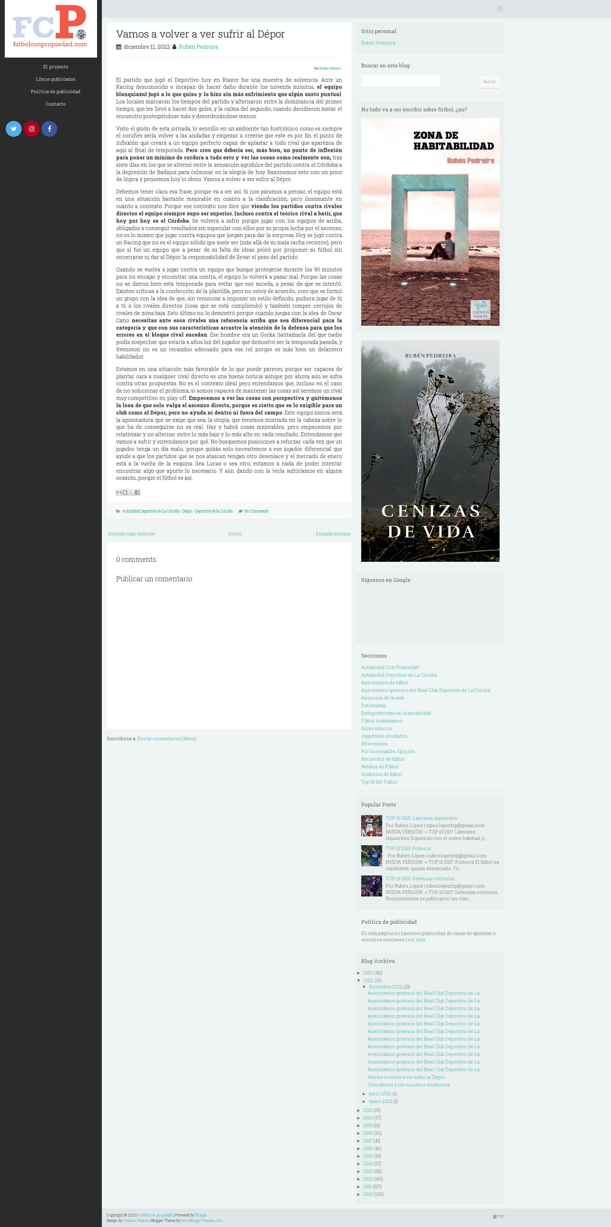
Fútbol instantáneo (382, 721)
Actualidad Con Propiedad (390, 667)
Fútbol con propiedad (155, 1214)
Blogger (201, 1214)
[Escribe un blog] (125, 492)
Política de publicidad (56, 91)
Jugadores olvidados (384, 736)
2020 (368, 1118)
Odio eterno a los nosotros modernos (409, 1085)
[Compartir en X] (131, 492)
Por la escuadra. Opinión (388, 751)
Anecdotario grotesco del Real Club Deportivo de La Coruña (425, 690)
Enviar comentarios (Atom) (166, 739)
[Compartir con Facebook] (137, 492)
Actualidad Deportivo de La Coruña (150, 510)
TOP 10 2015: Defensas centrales (420, 878)
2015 (368, 1156)
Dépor (187, 510)
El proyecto (55, 67)
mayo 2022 (380, 1101)
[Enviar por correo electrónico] (119, 492)
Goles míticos (376, 728)
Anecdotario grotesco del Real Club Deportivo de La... (425, 993)
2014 (368, 1164)
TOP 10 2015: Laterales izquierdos (421, 818)
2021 (368, 1110)
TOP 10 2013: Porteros (408, 848)
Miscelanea (374, 744)
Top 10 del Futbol (379, 782)
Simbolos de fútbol (381, 774)
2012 (368, 1179)
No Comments (256, 510)
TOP (500, 1216)
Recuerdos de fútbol (382, 759)
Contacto (56, 104)
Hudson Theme (135, 1220)
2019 (367, 1125)
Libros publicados (55, 79)
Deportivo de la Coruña (214, 510)
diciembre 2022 (386, 987)
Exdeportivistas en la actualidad (396, 713)
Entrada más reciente (131, 534)
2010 (368, 1194)
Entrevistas (373, 705)
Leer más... (416, 940)
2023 (368, 973)
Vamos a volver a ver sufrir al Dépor (200, 33)
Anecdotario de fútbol (384, 683)
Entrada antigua (333, 534)
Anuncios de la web (382, 698)
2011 (367, 1186)
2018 (368, 1133)
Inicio (235, 534)
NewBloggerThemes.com (202, 1220)
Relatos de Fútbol (380, 766)
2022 (368, 980)
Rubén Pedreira (198, 46)
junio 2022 (380, 1094)
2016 (368, 1148)
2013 (367, 1171)
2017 (367, 1141)
